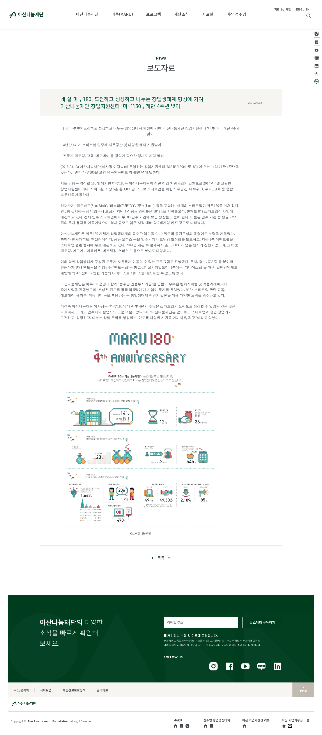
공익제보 (102, 690)
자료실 (207, 14)
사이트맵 (45, 690)
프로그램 (153, 14)
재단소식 (181, 14)
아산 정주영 (236, 14)
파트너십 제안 (282, 9)
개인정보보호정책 (74, 690)
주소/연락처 (21, 690)
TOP (303, 691)
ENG (299, 9)
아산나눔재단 (87, 14)
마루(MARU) (122, 14)
